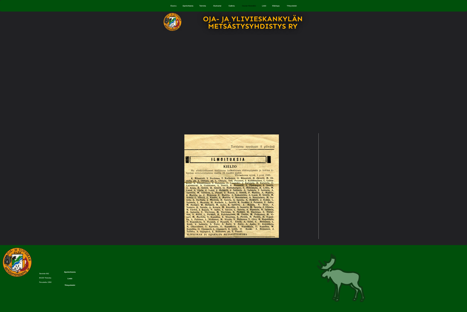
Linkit (264, 6)
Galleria (232, 6)
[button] (203, 6)
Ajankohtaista (188, 6)
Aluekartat (217, 6)
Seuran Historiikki (249, 6)
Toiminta (202, 6)
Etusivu (173, 6)
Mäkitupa (275, 6)
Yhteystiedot (292, 6)
